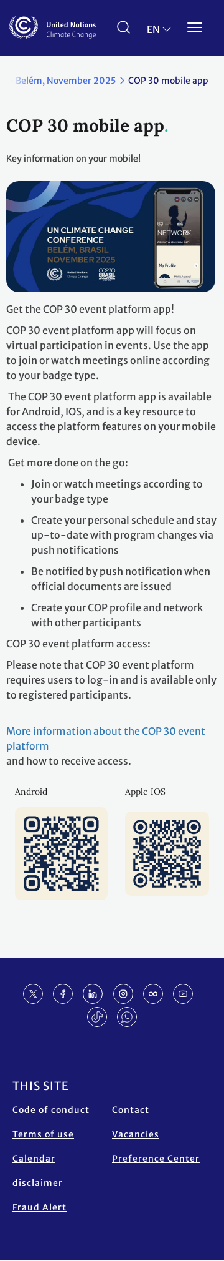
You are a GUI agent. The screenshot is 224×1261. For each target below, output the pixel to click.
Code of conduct (51, 1110)
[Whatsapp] (127, 1017)
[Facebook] (63, 994)
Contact (130, 1110)
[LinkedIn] (93, 994)
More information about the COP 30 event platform (105, 738)
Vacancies (135, 1134)
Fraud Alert (39, 1207)
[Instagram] (123, 994)
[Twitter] (33, 994)
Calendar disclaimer (37, 1171)
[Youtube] (183, 994)
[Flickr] (153, 994)
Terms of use (43, 1134)
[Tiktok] (97, 1017)
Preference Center (156, 1158)
